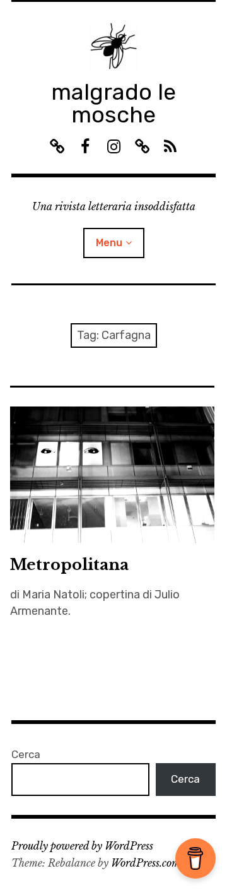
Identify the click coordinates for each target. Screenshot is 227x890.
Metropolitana (69, 564)
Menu (109, 243)
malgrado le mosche (113, 103)
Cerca (25, 754)
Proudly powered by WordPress (82, 846)
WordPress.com (145, 863)
